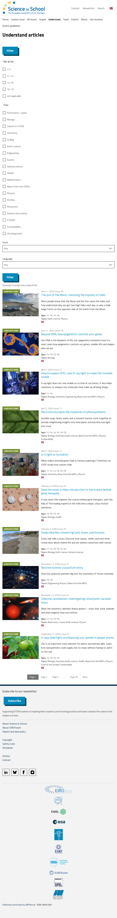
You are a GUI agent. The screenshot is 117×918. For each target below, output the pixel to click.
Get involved (96, 19)
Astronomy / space (17, 113)
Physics (11, 193)
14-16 (10, 82)
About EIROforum (11, 727)
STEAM (11, 220)
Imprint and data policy (14, 731)
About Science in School (14, 723)
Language (7, 259)
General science (15, 166)
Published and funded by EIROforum (18, 904)
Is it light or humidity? (55, 454)
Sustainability (14, 227)
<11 (9, 69)
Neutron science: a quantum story (62, 567)
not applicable (14, 96)
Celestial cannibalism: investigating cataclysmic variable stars (76, 600)
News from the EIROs (18, 186)
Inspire (42, 19)
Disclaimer (7, 748)
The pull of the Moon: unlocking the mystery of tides (73, 295)
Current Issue (18, 19)
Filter (10, 50)
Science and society (17, 213)
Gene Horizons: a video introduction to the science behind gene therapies (76, 491)
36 (74, 677)
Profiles (11, 200)
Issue (5, 242)
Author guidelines (11, 26)
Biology (11, 119)
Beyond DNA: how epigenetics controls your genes (71, 334)
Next (85, 677)
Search (101, 8)
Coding (10, 139)
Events (75, 19)
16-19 (10, 89)
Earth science (14, 146)
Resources (12, 206)
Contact (75, 8)
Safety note (8, 744)
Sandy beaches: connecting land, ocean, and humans (73, 532)
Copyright (7, 740)
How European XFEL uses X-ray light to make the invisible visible (76, 375)
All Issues (32, 19)
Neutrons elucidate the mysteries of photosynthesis (73, 412)
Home (5, 19)
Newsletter (88, 8)
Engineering (13, 153)
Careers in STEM (15, 126)
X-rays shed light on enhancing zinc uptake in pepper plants (77, 637)
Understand (54, 19)
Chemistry (12, 133)
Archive (6, 756)
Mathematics (14, 180)
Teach (66, 19)
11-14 (10, 76)
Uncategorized (14, 233)
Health (10, 173)
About (84, 19)
